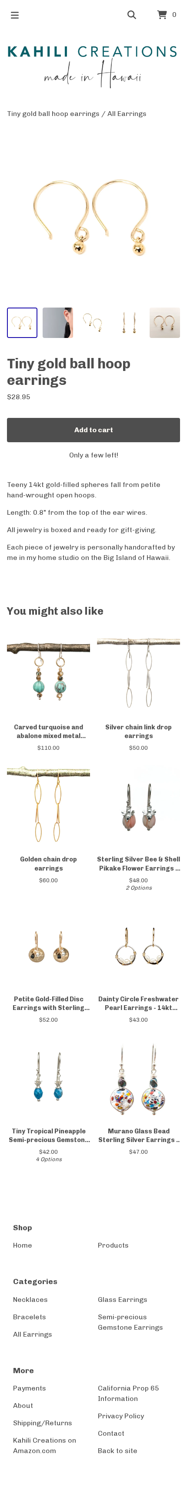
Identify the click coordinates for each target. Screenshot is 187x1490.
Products (113, 1245)
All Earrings (127, 113)
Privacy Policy (121, 1416)
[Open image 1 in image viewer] (93, 215)
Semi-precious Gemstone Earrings (130, 1322)
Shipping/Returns (42, 1423)
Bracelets (29, 1317)
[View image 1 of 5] (22, 323)
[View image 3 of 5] (93, 323)
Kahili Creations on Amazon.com (44, 1445)
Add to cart (93, 430)
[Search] (132, 15)
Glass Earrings (122, 1299)
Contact (111, 1433)
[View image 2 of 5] (58, 323)
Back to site (117, 1451)
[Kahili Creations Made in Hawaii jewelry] (93, 69)
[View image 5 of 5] (165, 323)
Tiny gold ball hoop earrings (53, 113)
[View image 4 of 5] (129, 323)
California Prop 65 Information (128, 1393)
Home (22, 1245)
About (23, 1405)
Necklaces (30, 1299)
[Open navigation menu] (15, 15)
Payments (29, 1388)
